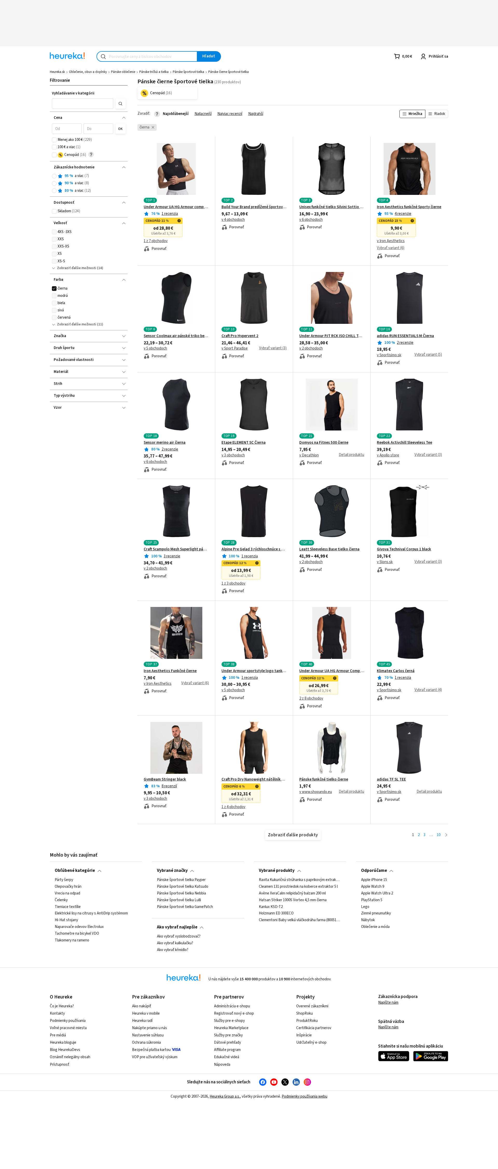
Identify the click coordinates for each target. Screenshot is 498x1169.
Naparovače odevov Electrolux (79, 926)
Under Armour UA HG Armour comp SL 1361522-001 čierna (176, 207)
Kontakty (57, 1013)
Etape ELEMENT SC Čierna (244, 442)
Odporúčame (374, 870)
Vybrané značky (172, 870)
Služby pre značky (228, 1035)
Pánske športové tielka (188, 72)
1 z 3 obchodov (233, 583)
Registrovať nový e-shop (234, 1013)
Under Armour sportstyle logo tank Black (254, 671)
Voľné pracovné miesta (68, 1028)
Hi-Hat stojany (66, 920)
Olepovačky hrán (68, 886)
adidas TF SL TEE (391, 779)
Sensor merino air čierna (164, 442)
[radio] (54, 176)
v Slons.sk (385, 562)
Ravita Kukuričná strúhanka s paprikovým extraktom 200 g (300, 880)
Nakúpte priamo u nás (149, 1028)
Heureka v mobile (146, 1013)
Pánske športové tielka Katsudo (182, 886)
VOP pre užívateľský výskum (154, 1057)
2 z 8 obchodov (311, 698)
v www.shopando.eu (315, 792)
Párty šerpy (64, 880)
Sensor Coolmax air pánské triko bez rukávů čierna (176, 336)
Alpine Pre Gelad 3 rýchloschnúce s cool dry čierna (254, 549)
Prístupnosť (59, 1064)
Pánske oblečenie (123, 72)
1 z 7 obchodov (156, 241)
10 (438, 835)
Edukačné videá (226, 1057)
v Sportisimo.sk (389, 355)
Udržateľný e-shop (311, 1042)
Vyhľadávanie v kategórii (73, 93)
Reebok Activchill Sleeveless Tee (404, 442)
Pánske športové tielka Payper (181, 880)
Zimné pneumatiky (376, 913)
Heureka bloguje (63, 1042)
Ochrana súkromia (146, 1042)
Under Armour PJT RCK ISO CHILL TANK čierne (331, 336)
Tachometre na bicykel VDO (77, 933)
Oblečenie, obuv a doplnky (88, 72)
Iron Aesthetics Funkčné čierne (170, 671)
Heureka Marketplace (231, 1028)
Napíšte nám (388, 1002)
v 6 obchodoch (311, 219)
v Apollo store (388, 455)
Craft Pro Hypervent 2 (240, 336)
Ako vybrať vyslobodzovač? (178, 936)
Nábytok (368, 920)
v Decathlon (309, 455)
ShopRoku (304, 1013)
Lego (365, 906)
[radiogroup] (89, 183)
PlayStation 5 (371, 900)
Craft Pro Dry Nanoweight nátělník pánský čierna (254, 779)
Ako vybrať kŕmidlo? (172, 950)
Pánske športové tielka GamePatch (185, 906)
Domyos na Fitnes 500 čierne (323, 442)
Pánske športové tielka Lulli (179, 900)
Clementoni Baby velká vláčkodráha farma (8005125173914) (300, 920)
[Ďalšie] (446, 835)
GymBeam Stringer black (165, 779)
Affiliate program (227, 1049)
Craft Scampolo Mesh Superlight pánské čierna (176, 549)
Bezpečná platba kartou (151, 1049)
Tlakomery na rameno (72, 940)
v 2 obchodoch (311, 348)
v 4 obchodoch (233, 219)
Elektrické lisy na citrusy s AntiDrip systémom (91, 913)
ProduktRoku (307, 1020)
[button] (83, 103)
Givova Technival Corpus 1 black (404, 549)
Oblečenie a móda (375, 926)
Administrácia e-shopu (232, 1006)
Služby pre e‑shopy (229, 1020)
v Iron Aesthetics (391, 241)
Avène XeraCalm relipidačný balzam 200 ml (292, 893)
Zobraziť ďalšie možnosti (76, 268)
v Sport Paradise (235, 348)
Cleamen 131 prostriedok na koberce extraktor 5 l (298, 886)
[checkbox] (54, 140)
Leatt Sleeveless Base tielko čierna (329, 549)
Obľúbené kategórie (75, 870)
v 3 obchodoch (233, 455)
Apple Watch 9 (372, 886)
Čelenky (61, 900)
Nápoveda (222, 1064)
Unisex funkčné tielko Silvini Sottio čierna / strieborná (331, 207)
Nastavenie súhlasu (148, 1035)
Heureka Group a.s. (225, 1096)
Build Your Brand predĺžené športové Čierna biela (254, 207)
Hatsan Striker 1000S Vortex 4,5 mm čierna (293, 900)
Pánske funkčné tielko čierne (323, 779)
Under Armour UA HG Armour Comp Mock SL (331, 671)
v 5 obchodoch (155, 348)
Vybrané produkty (277, 870)
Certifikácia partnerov (313, 1028)
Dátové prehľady (227, 1042)
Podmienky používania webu (304, 1096)
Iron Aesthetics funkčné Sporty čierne (409, 207)
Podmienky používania (68, 1020)
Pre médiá (58, 1035)
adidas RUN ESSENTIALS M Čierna (405, 336)
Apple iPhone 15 (374, 880)
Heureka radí (142, 1020)
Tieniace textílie (68, 906)
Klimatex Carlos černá (395, 671)
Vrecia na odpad (67, 893)
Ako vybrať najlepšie (177, 927)
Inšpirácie (304, 1035)
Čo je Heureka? (62, 1006)
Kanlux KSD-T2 (271, 906)
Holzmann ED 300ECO (276, 913)
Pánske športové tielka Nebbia (181, 893)
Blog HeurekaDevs (65, 1049)
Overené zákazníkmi (312, 1006)
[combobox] (146, 56)
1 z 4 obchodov (233, 807)
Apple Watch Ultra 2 (377, 893)
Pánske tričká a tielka (154, 72)
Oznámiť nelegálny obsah (70, 1057)
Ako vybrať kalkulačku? (175, 943)
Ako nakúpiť (141, 1006)
